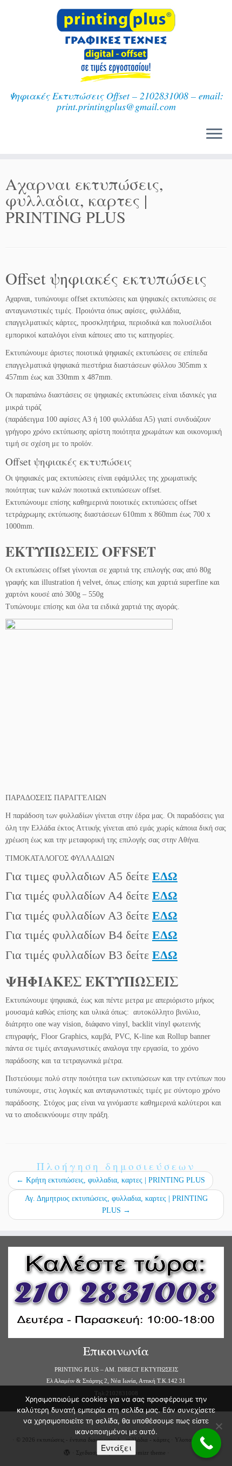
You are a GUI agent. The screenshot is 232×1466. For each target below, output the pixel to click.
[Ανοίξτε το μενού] (214, 134)
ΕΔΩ (165, 876)
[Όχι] (218, 1426)
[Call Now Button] (206, 1443)
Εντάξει (116, 1447)
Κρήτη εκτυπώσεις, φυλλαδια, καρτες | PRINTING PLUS (110, 1180)
